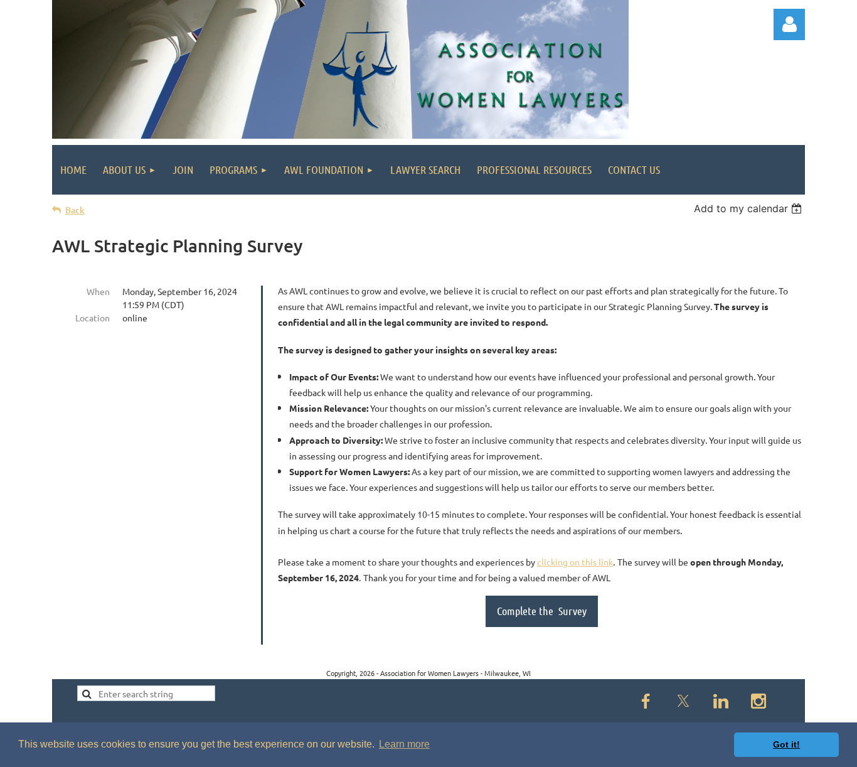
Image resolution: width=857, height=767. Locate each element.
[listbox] (749, 208)
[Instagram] (758, 701)
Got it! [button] (786, 744)
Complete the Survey (542, 611)
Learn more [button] (404, 744)
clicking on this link (575, 561)
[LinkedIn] (721, 701)
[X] (683, 701)
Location (92, 317)
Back (75, 210)
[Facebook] (645, 701)
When (98, 291)
